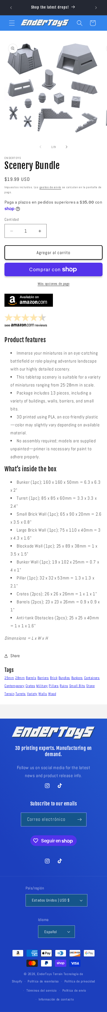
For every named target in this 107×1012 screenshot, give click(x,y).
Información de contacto (56, 999)
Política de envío (74, 990)
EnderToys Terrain (50, 974)
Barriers (43, 677)
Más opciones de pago (54, 283)
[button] (11, 23)
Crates (30, 685)
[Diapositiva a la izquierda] (40, 146)
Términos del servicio (41, 990)
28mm (20, 677)
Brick (53, 677)
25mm (9, 677)
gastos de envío (51, 187)
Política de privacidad (79, 981)
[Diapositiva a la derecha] (66, 146)
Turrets (20, 693)
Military (42, 685)
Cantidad (11, 219)
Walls (42, 693)
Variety (32, 693)
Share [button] (15, 655)
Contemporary (14, 685)
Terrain (9, 693)
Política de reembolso (43, 981)
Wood (52, 693)
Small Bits (77, 685)
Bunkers (77, 677)
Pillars (54, 685)
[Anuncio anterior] (11, 7)
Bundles (64, 677)
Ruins (64, 685)
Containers (92, 677)
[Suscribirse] (79, 819)
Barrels (31, 677)
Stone (90, 685)
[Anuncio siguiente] (96, 7)
